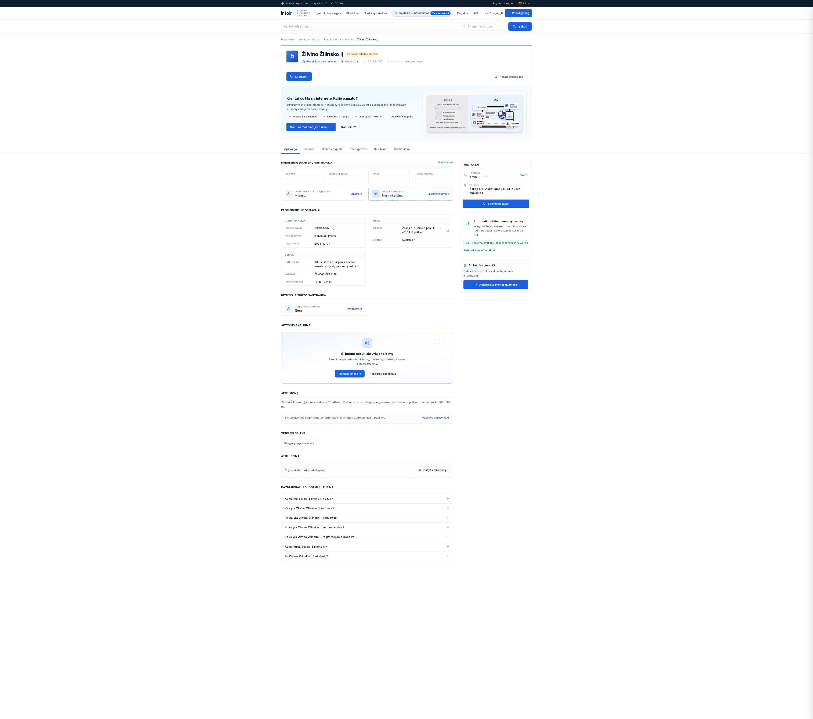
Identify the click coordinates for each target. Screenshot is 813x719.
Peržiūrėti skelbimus (383, 373)
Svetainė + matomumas (424, 13)
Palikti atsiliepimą (511, 76)
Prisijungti (496, 13)
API (475, 13)
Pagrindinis (288, 39)
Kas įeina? (348, 126)
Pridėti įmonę (520, 13)
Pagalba (462, 13)
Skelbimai (352, 13)
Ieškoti (523, 26)
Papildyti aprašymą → (435, 417)
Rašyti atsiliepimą (434, 470)
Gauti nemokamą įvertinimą (309, 126)
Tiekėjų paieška (375, 13)
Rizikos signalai (332, 148)
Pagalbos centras (503, 3)
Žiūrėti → (356, 193)
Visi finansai (445, 162)
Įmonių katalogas (329, 13)
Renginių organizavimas (338, 39)
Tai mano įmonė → (349, 373)
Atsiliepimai (401, 148)
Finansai (309, 148)
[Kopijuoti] (333, 228)
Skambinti (301, 76)
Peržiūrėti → (354, 308)
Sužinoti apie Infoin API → (479, 250)
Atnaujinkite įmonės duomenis (498, 284)
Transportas (358, 148)
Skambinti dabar (498, 203)
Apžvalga (290, 148)
